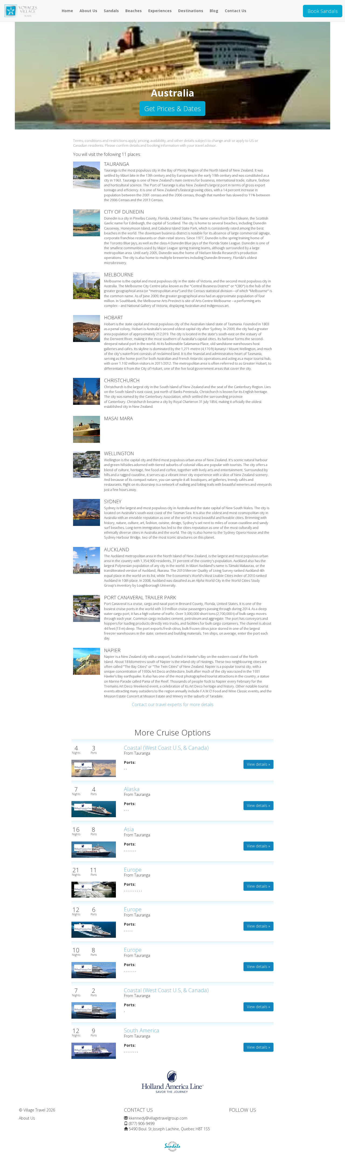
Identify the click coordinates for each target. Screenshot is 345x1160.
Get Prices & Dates (172, 108)
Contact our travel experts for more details (172, 704)
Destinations (190, 10)
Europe (133, 869)
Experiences (160, 10)
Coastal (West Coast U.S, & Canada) (166, 747)
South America (141, 1030)
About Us (88, 10)
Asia (129, 829)
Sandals (111, 10)
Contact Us (235, 10)
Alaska (132, 789)
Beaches (133, 10)
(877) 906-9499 (141, 1123)
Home (67, 10)
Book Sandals (323, 11)
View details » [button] (258, 764)
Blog (214, 10)
